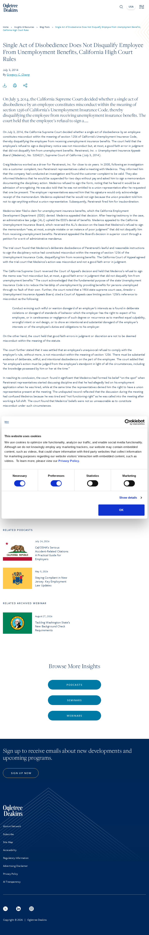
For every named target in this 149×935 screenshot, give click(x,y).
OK (121, 510)
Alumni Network (12, 826)
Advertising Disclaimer (15, 866)
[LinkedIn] (18, 908)
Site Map (8, 842)
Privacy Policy (68, 460)
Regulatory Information (16, 858)
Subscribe (8, 834)
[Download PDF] (4, 85)
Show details (128, 497)
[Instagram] (31, 908)
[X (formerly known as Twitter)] (5, 908)
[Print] (15, 85)
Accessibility (9, 850)
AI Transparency (12, 882)
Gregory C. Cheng (18, 74)
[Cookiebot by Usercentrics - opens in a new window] (128, 422)
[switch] (56, 483)
